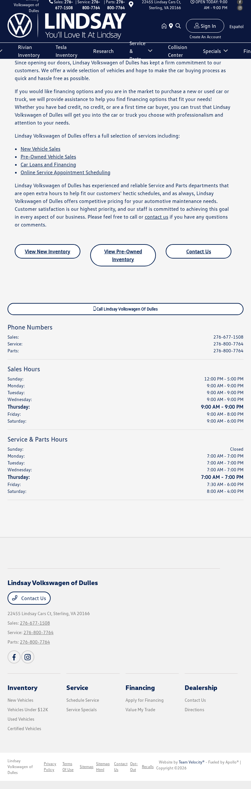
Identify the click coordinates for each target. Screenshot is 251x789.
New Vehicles (20, 700)
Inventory (23, 687)
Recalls (148, 766)
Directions (194, 709)
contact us (156, 216)
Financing (140, 687)
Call (126, 308)
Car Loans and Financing (48, 164)
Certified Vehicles (24, 728)
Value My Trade (140, 709)
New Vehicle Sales (40, 148)
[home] (165, 26)
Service (77, 687)
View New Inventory (47, 251)
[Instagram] (240, 8)
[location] (131, 5)
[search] (178, 26)
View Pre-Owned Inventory (123, 255)
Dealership (201, 687)
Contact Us (198, 251)
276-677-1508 (228, 337)
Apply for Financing (145, 700)
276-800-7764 (228, 343)
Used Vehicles (21, 719)
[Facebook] (14, 656)
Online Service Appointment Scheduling (65, 172)
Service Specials (81, 709)
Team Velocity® (192, 762)
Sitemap (86, 766)
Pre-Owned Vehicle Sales (48, 156)
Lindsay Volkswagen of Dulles (20, 766)
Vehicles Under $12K (28, 709)
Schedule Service (82, 700)
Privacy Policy (50, 766)
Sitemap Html (103, 766)
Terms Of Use (68, 766)
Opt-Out (134, 766)
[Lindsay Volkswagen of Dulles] (67, 25)
